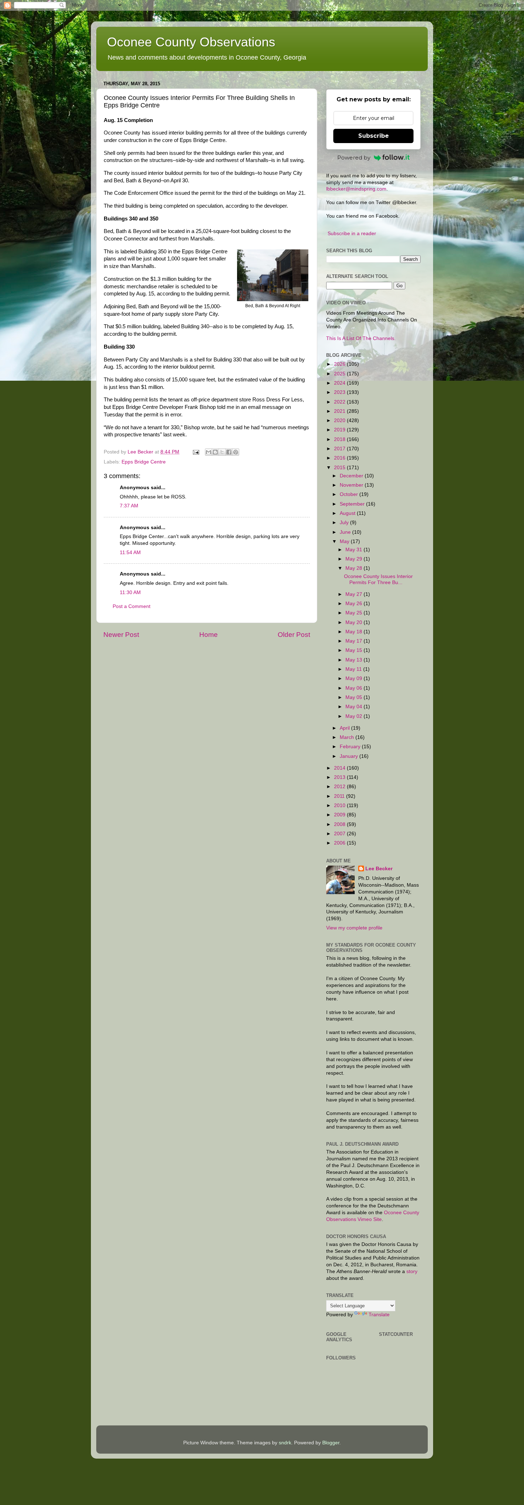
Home (208, 634)
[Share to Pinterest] (235, 452)
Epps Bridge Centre (144, 462)
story (411, 1271)
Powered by (353, 157)
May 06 (354, 688)
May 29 (354, 559)
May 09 (354, 678)
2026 (340, 364)
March (347, 737)
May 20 (354, 622)
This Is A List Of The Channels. (361, 338)
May (345, 541)
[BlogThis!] (215, 452)
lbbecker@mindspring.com (356, 189)
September (353, 504)
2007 (340, 833)
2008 (340, 824)
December (352, 475)
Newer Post (121, 634)
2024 (340, 383)
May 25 (354, 612)
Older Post (294, 634)
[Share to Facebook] (228, 452)
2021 (340, 411)
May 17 (354, 641)
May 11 (354, 669)
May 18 (354, 631)
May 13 (354, 660)
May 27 (354, 594)
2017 (340, 448)
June (346, 532)
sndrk (285, 1442)
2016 (340, 458)
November (352, 485)
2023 (340, 392)
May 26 (354, 603)
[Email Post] (195, 452)
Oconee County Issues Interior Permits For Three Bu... (378, 579)
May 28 (354, 568)
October (349, 494)
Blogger (330, 1442)
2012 (340, 786)
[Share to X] (222, 452)
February (351, 746)
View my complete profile (354, 928)
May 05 (354, 697)
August (348, 513)
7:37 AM (129, 505)
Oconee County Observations (191, 42)
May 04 (354, 706)
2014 (340, 768)
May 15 (354, 650)
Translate (379, 1314)
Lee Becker (378, 868)
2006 (340, 843)
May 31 (354, 549)
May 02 (354, 716)
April (345, 728)
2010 (340, 805)
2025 (340, 373)
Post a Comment (131, 606)
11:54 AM (130, 552)
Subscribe (373, 135)
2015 (340, 467)
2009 (340, 814)
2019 (340, 429)
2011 (340, 796)
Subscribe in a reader (352, 233)
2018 (340, 439)
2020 (340, 420)
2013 (340, 777)
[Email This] (208, 452)
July (345, 522)
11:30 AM (130, 592)
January (349, 756)
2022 (340, 402)
